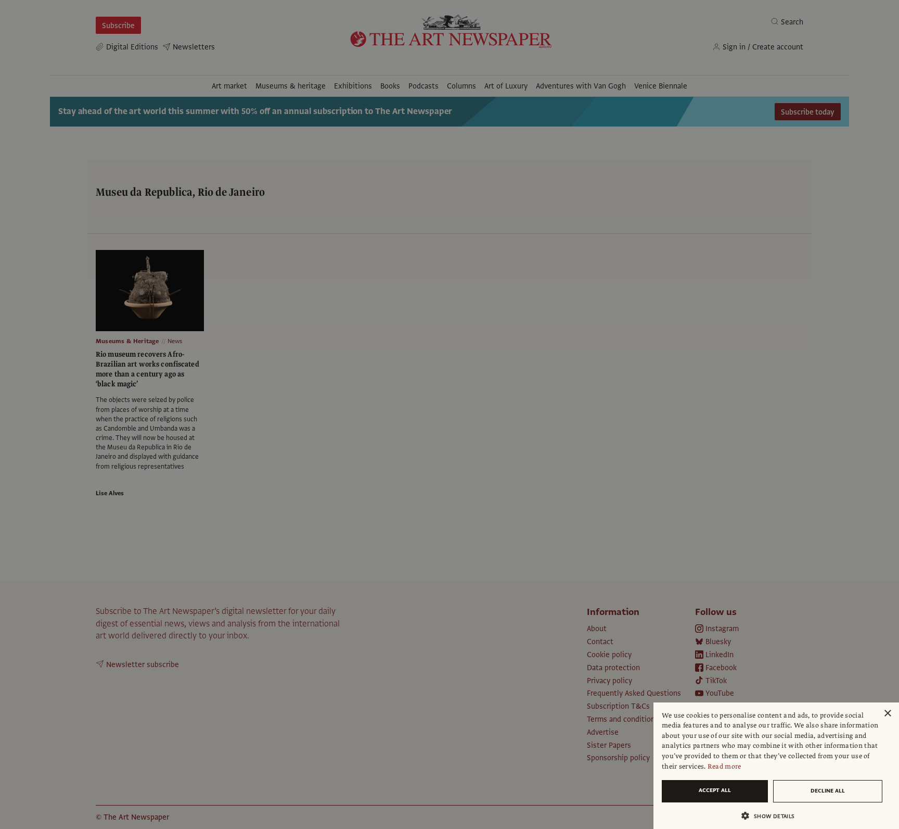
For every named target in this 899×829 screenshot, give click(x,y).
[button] (772, 815)
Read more (724, 766)
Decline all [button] (828, 791)
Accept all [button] (715, 790)
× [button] (887, 714)
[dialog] (776, 765)
